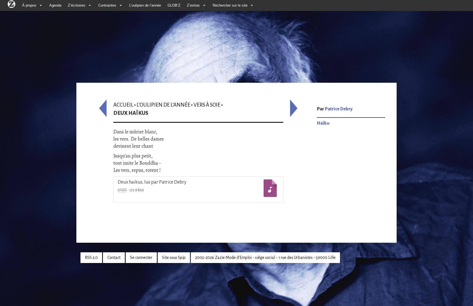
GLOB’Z (174, 5)
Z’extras (193, 5)
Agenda (55, 5)
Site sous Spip (174, 257)
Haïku (323, 123)
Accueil (123, 105)
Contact (113, 257)
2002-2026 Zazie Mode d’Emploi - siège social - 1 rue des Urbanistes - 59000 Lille (265, 257)
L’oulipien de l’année (145, 5)
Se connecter (141, 257)
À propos (29, 5)
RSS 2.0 (91, 257)
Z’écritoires (76, 5)
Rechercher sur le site (230, 5)
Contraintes (107, 5)
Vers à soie (207, 105)
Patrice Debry (339, 109)
